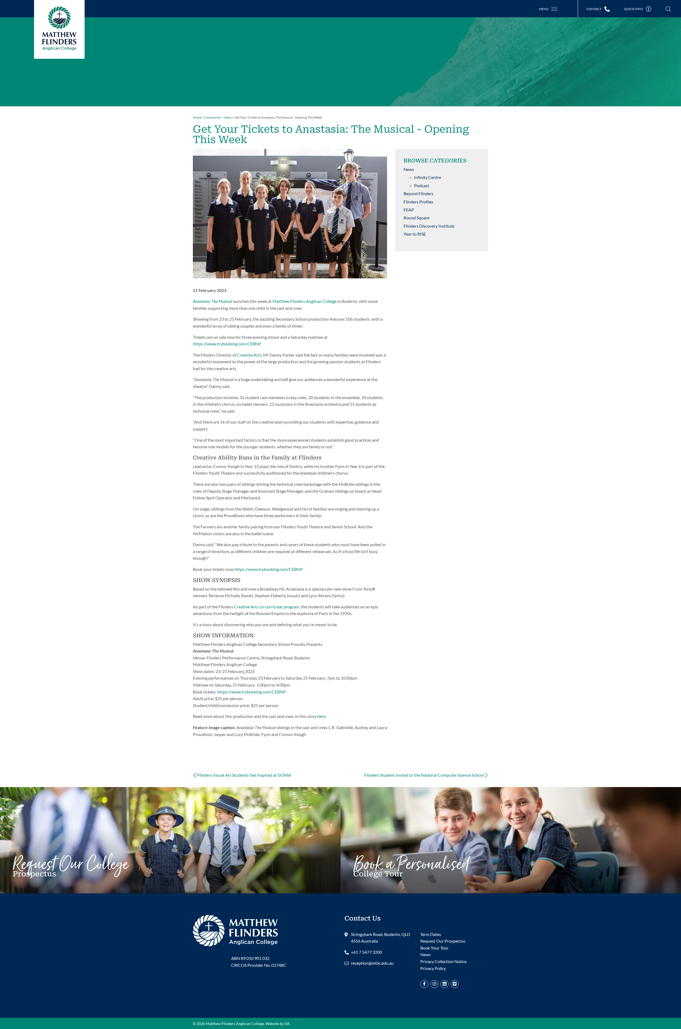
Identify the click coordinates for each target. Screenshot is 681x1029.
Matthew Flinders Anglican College (304, 301)
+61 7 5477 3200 (366, 952)
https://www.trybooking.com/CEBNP (227, 343)
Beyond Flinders (418, 193)
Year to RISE (415, 233)
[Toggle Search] (668, 9)
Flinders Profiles (418, 201)
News (409, 169)
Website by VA (277, 1023)
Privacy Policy (433, 968)
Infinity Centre (427, 177)
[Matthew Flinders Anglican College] (235, 929)
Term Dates (430, 934)
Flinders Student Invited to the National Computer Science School (424, 774)
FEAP (409, 209)
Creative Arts (249, 354)
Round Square (416, 217)
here (321, 716)
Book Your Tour (411, 870)
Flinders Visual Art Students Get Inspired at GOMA (243, 774)
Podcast (421, 185)
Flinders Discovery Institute (429, 225)
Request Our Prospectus (442, 940)
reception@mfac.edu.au (372, 962)
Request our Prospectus (70, 870)
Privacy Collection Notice (443, 961)
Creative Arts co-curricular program (266, 606)
